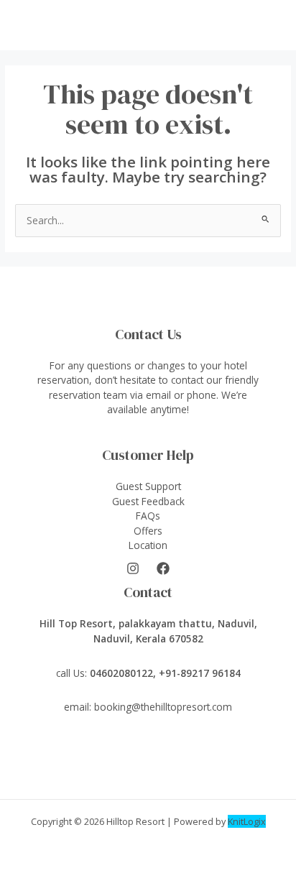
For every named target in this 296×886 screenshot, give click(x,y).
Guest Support (148, 486)
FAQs (148, 515)
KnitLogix (247, 821)
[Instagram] (132, 568)
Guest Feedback (148, 501)
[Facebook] (163, 568)
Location (148, 545)
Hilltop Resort (135, 821)
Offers (148, 530)
